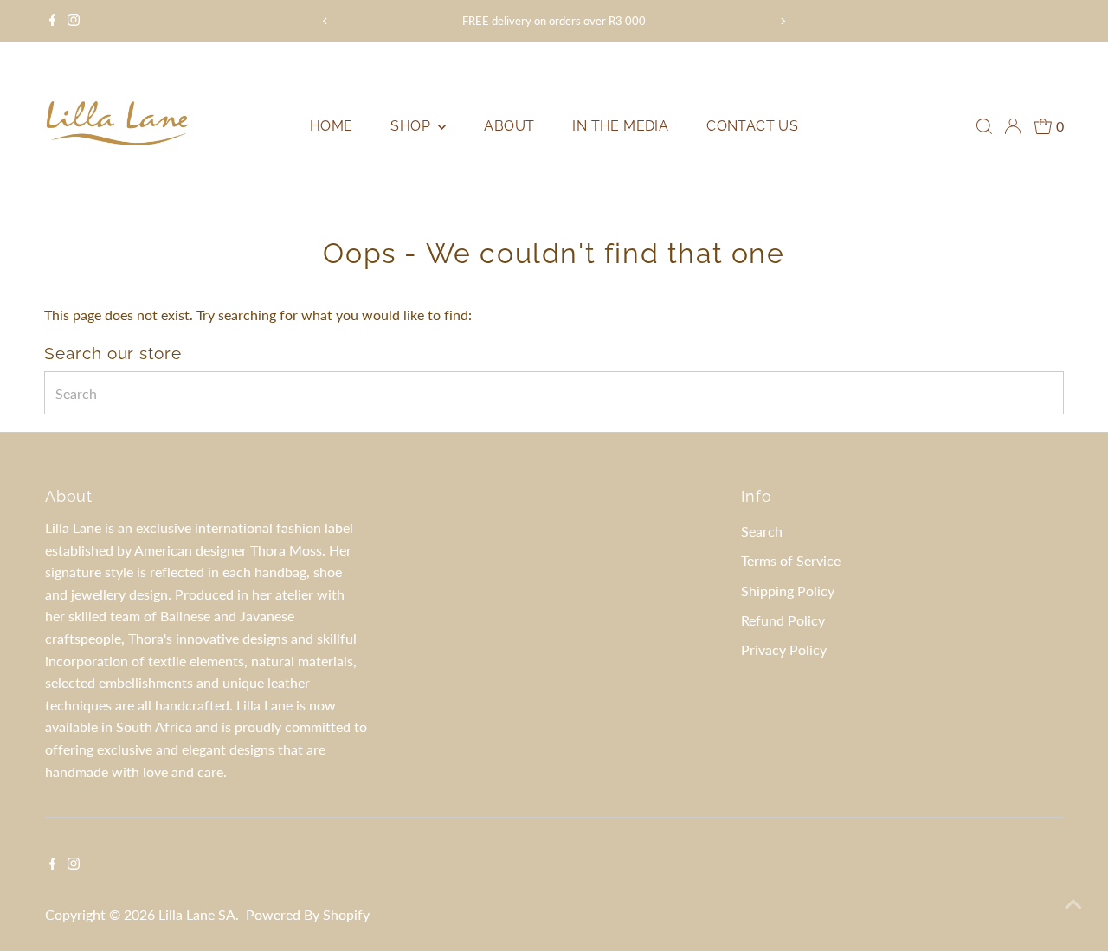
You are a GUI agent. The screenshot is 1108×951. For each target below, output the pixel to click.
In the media (620, 126)
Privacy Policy (784, 649)
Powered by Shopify (308, 914)
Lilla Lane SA (196, 914)
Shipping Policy (787, 590)
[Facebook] (53, 21)
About (509, 126)
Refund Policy (783, 620)
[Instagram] (73, 21)
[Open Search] (984, 126)
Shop (412, 126)
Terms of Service (791, 560)
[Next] (782, 21)
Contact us (752, 126)
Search (762, 531)
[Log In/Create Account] (1013, 126)
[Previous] (325, 21)
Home (331, 126)
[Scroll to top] (1073, 903)
